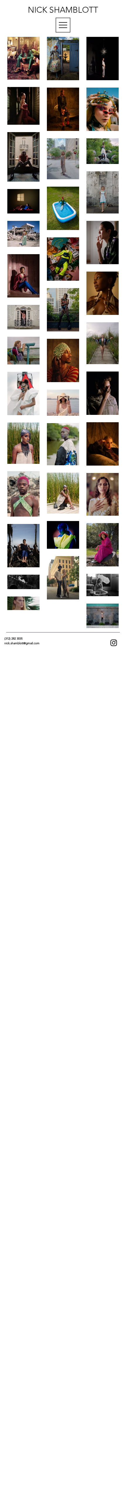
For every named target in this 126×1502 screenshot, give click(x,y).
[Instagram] (113, 642)
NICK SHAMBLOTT (63, 10)
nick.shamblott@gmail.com (22, 643)
